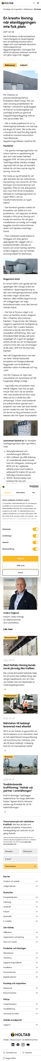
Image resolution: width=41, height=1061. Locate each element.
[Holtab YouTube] (28, 1044)
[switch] (36, 536)
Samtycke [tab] (7, 492)
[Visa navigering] (38, 3)
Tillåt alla (20, 559)
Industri (23, 65)
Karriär (6, 876)
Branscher (8, 892)
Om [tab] (33, 492)
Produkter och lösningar (14, 948)
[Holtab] (7, 3)
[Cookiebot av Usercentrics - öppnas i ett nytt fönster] (29, 486)
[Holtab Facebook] (18, 1044)
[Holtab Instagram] (23, 1044)
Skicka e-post (15, 1040)
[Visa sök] (34, 3)
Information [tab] (20, 492)
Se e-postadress (11, 622)
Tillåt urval (20, 565)
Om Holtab (8, 927)
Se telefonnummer (12, 619)
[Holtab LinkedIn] (13, 1044)
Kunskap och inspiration (12, 9)
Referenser (28, 9)
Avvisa (20, 572)
